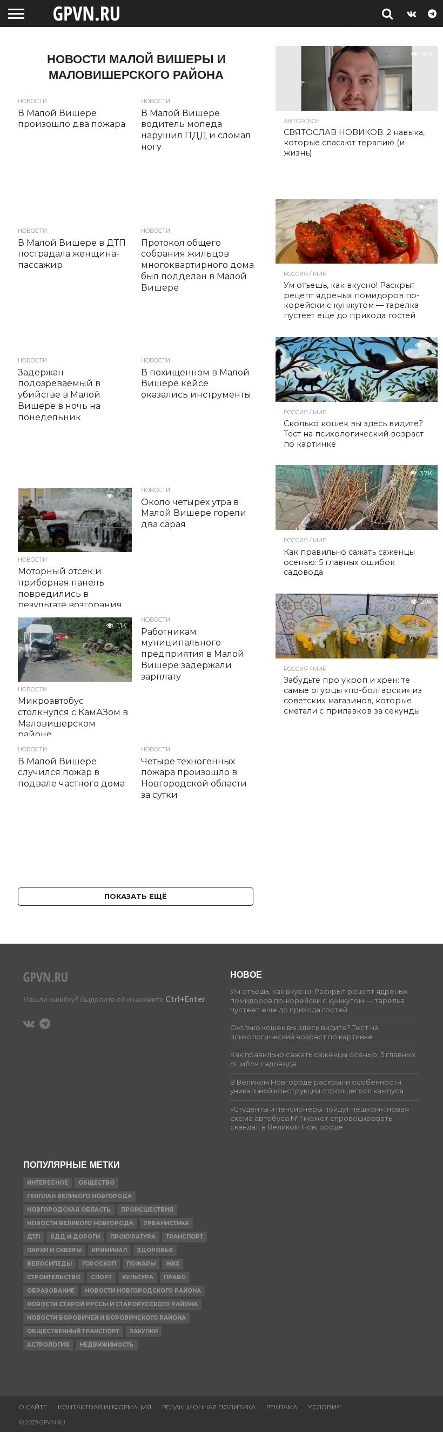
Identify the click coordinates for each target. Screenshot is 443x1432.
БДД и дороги (75, 1236)
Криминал (109, 1250)
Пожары (141, 1263)
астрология (48, 1344)
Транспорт (184, 1236)
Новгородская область (69, 1209)
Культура (137, 1277)
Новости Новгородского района (143, 1290)
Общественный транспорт (73, 1331)
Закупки (144, 1331)
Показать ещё (135, 896)
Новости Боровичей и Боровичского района (106, 1317)
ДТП (33, 1236)
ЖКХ (172, 1263)
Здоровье (155, 1250)
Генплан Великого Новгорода (79, 1196)
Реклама (281, 1407)
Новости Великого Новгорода (80, 1223)
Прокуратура (133, 1236)
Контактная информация (104, 1407)
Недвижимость (106, 1344)
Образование (51, 1290)
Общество (96, 1182)
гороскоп (99, 1263)
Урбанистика (166, 1223)
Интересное (47, 1182)
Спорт (101, 1277)
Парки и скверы (54, 1250)
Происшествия (147, 1209)
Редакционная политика (209, 1407)
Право (175, 1277)
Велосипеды (49, 1263)
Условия (324, 1407)
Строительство (53, 1277)
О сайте (33, 1407)
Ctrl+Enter (185, 999)
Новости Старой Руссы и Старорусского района (112, 1304)
